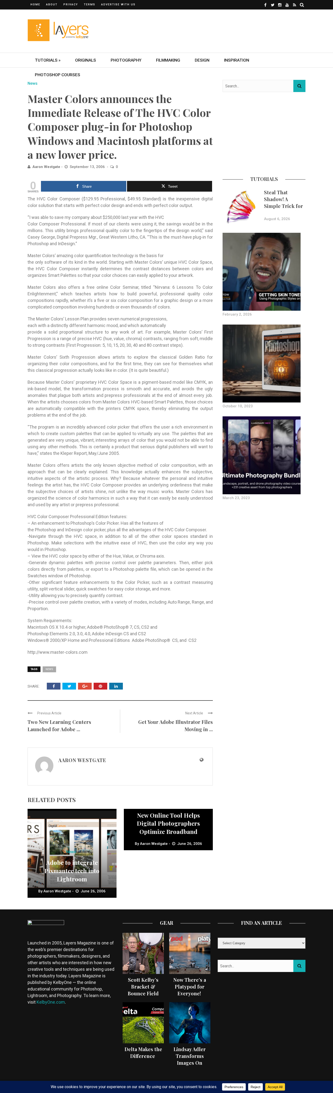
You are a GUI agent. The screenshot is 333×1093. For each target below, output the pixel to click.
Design (202, 60)
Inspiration (236, 60)
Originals (85, 60)
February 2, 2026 (237, 314)
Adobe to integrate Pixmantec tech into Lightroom (71, 871)
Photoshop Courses (57, 74)
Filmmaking (168, 60)
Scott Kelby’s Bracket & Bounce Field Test (143, 989)
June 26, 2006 (93, 891)
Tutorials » (47, 60)
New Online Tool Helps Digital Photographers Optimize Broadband (168, 823)
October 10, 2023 (238, 406)
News (33, 83)
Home (35, 4)
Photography (126, 60)
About (52, 4)
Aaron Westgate (46, 167)
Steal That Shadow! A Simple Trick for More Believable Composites (283, 206)
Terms (89, 4)
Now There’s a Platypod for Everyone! (189, 986)
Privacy (70, 4)
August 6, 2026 (277, 219)
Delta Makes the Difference (143, 1052)
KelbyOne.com (51, 1002)
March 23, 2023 (236, 498)
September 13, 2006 (88, 167)
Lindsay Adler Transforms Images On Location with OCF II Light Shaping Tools (189, 1066)
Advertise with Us (118, 4)
